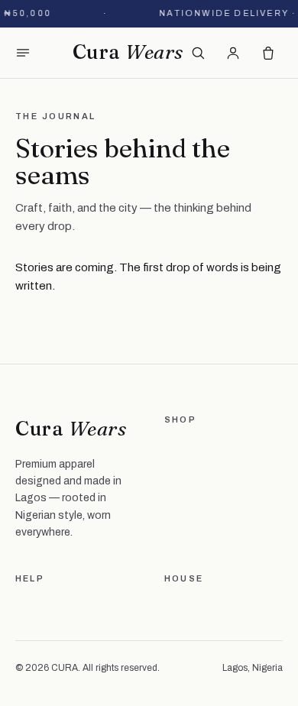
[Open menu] (23, 52)
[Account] (233, 52)
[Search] (197, 52)
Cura (128, 52)
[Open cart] (268, 52)
